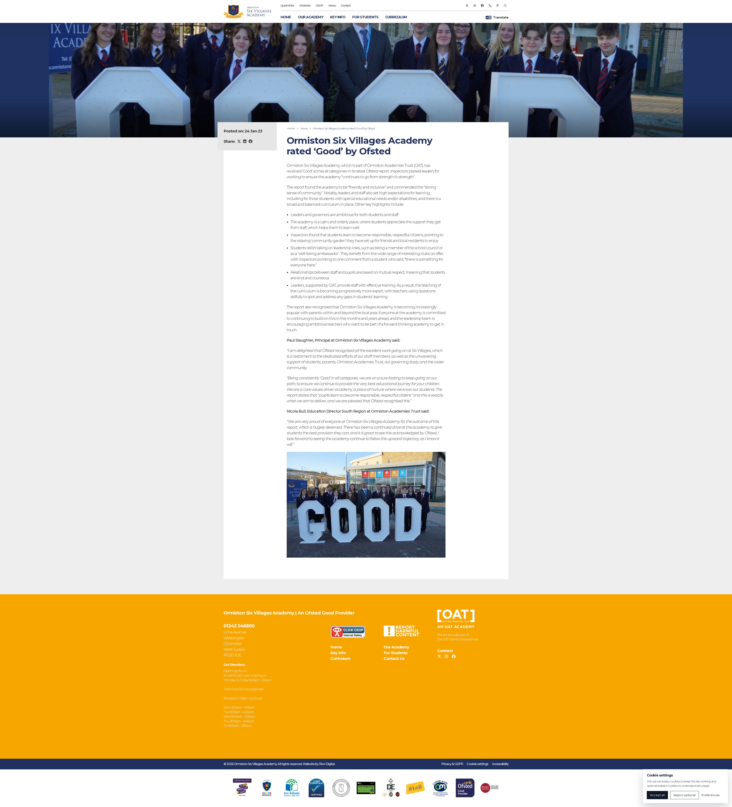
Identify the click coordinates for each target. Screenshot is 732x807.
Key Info (337, 17)
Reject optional (684, 795)
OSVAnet (304, 5)
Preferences (710, 795)
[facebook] (482, 5)
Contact (346, 5)
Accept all (657, 795)
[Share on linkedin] (244, 141)
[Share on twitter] (239, 141)
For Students (365, 17)
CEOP (319, 5)
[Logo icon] (242, 788)
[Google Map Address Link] (497, 5)
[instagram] (475, 5)
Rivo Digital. (327, 764)
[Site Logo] (250, 11)
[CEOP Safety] (347, 632)
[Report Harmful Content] (401, 631)
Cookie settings (477, 764)
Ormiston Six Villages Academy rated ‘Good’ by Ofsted (344, 128)
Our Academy (310, 17)
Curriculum (396, 17)
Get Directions (234, 665)
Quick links (287, 5)
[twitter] (467, 5)
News (332, 5)
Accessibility (500, 764)
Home (286, 17)
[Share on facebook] (250, 141)
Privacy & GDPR (452, 764)
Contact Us (394, 658)
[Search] (505, 5)
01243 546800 (239, 626)
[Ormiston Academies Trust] (455, 618)
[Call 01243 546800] (490, 5)
